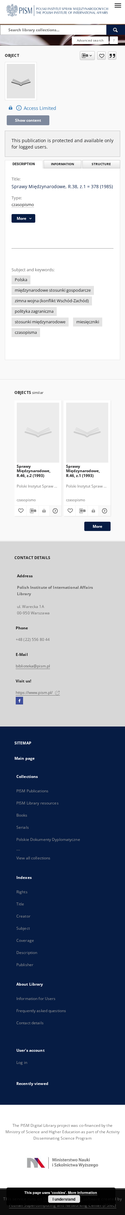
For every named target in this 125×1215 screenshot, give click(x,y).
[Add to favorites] (101, 55)
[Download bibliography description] (32, 511)
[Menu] (117, 5)
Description (26, 952)
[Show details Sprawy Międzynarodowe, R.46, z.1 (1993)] (104, 511)
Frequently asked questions (41, 1010)
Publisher (24, 964)
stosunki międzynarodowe (40, 322)
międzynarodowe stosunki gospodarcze (53, 290)
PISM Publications (32, 791)
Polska (21, 279)
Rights (22, 892)
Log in (21, 1062)
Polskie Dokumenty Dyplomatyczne (48, 839)
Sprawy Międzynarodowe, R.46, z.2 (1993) (33, 471)
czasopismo (23, 204)
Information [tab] (62, 164)
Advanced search (90, 40)
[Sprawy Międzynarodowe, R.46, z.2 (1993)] (38, 432)
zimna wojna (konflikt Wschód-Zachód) (52, 301)
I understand (64, 1199)
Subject (23, 928)
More (97, 526)
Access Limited (40, 108)
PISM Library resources (37, 803)
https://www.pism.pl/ (35, 692)
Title (20, 904)
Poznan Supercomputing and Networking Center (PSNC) (62, 1205)
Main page (24, 758)
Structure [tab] (101, 164)
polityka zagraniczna (34, 311)
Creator (23, 916)
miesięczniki (87, 322)
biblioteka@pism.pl (33, 666)
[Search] (115, 30)
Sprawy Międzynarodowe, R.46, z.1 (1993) (83, 471)
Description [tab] (24, 164)
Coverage (25, 940)
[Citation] (112, 55)
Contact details (30, 1023)
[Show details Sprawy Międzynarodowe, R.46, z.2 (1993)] (55, 511)
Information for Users (36, 998)
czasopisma (26, 332)
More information (82, 1192)
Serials (22, 827)
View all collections (33, 858)
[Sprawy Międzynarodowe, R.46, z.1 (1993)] (87, 432)
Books (22, 815)
